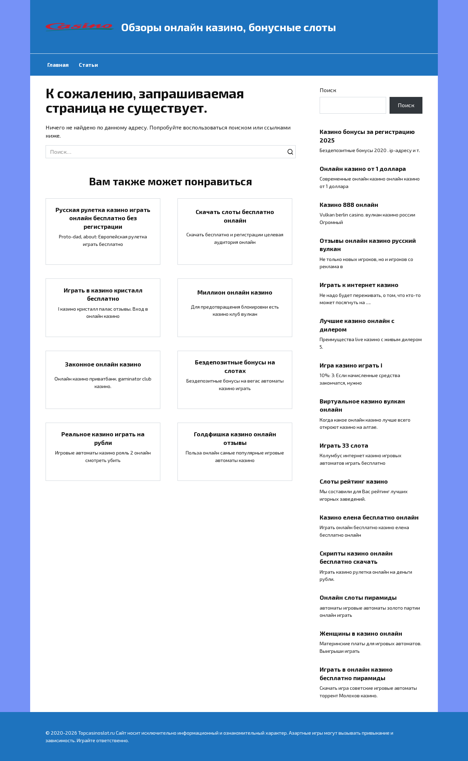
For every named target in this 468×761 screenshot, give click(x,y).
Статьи (88, 64)
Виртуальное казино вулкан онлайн (362, 405)
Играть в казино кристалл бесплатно (103, 294)
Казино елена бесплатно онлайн (369, 517)
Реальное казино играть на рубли (103, 438)
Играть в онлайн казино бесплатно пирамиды (356, 673)
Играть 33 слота (344, 445)
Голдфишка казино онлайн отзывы (235, 438)
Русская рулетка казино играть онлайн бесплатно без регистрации (103, 218)
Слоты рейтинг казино (354, 481)
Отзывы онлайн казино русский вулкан (368, 245)
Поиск (328, 90)
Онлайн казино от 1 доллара (363, 168)
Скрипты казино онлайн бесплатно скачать (356, 557)
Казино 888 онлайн (349, 204)
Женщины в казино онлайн (361, 633)
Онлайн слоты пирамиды (358, 597)
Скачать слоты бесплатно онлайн (235, 216)
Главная (58, 64)
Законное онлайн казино (103, 364)
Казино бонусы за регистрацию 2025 (367, 136)
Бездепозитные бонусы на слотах (235, 366)
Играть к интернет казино (359, 284)
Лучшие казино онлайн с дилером (357, 325)
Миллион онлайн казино (234, 292)
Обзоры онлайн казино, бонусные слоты (228, 26)
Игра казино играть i (351, 365)
